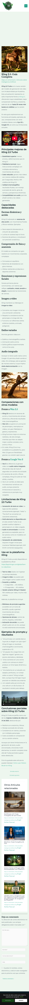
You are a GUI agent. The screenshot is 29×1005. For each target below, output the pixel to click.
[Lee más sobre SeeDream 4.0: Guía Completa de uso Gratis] (14, 801)
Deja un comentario (8, 80)
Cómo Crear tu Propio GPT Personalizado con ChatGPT (14, 868)
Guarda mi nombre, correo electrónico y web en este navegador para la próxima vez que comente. (14, 970)
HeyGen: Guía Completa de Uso (14, 842)
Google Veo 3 (16, 459)
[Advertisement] (14, 27)
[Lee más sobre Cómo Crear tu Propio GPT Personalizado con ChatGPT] (14, 860)
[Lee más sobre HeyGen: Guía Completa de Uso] (14, 833)
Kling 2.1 (22, 97)
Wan (12, 409)
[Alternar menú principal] (26, 5)
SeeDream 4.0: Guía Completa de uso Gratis (12, 814)
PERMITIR (21, 1000)
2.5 (16, 409)
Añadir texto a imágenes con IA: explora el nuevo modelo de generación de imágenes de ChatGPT (14, 898)
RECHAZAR (8, 1000)
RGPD (21, 997)
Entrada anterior (14, 771)
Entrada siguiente (14, 775)
